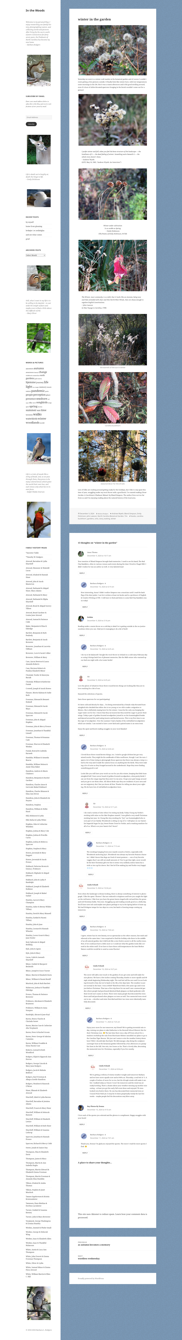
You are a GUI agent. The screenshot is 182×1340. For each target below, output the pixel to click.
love (34, 387)
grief (28, 239)
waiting (107, 518)
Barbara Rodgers (103, 514)
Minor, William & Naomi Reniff (38, 979)
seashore (41, 398)
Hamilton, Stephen (33, 805)
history (39, 378)
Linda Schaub (92, 885)
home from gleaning (34, 226)
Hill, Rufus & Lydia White (36, 820)
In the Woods (35, 10)
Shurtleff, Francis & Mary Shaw (38, 1108)
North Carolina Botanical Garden (111, 516)
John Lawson (92, 516)
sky (30, 402)
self (49, 399)
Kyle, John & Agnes (33, 949)
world (42, 423)
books (133, 516)
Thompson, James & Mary (36, 1158)
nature (28, 391)
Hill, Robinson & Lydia (35, 816)
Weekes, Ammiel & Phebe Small (38, 1228)
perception (39, 394)
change (43, 372)
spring (33, 406)
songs (50, 403)
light (29, 387)
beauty (36, 372)
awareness (30, 372)
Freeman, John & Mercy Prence (38, 726)
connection (35, 375)
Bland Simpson (130, 513)
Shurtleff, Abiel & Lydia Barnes (38, 1097)
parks (47, 391)
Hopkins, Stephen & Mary (36, 848)
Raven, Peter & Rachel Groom (38, 1032)
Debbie (90, 617)
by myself (30, 222)
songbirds (42, 402)
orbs (96, 518)
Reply (82, 573)
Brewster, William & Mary (36, 657)
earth (42, 375)
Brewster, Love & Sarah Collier (38, 653)
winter (42, 418)
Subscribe (31, 124)
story (101, 518)
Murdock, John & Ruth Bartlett (38, 983)
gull (36, 379)
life (46, 382)
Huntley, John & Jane (34, 924)
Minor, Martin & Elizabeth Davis (39, 975)
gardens (30, 378)
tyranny (29, 414)
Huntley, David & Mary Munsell (38, 913)
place (48, 395)
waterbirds (31, 418)
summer (31, 410)
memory (43, 387)
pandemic (38, 391)
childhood (29, 375)
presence (31, 398)
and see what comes (34, 235)
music (49, 387)
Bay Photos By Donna (95, 1106)
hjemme (31, 382)
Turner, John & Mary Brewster (38, 1217)
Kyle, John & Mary (33, 953)
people (29, 394)
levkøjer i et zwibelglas (35, 230)
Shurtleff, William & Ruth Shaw (38, 1126)
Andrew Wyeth (118, 513)
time (43, 410)
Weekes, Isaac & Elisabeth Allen (38, 1239)
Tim (125, 516)
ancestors (29, 368)
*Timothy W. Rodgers (34, 557)
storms (40, 407)
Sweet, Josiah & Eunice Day (37, 1148)
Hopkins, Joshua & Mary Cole (37, 831)
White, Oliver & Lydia (34, 1263)
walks (37, 414)
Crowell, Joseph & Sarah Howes (38, 688)
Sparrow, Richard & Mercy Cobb (39, 1143)
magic (37, 387)
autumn (39, 368)
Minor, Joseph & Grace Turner (38, 971)
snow (34, 403)
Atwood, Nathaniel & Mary (36, 595)
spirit (27, 407)
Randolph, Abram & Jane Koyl (38, 1014)
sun (38, 410)
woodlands (32, 422)
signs (27, 403)
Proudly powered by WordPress (91, 1278)
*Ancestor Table (32, 553)
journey (40, 382)
